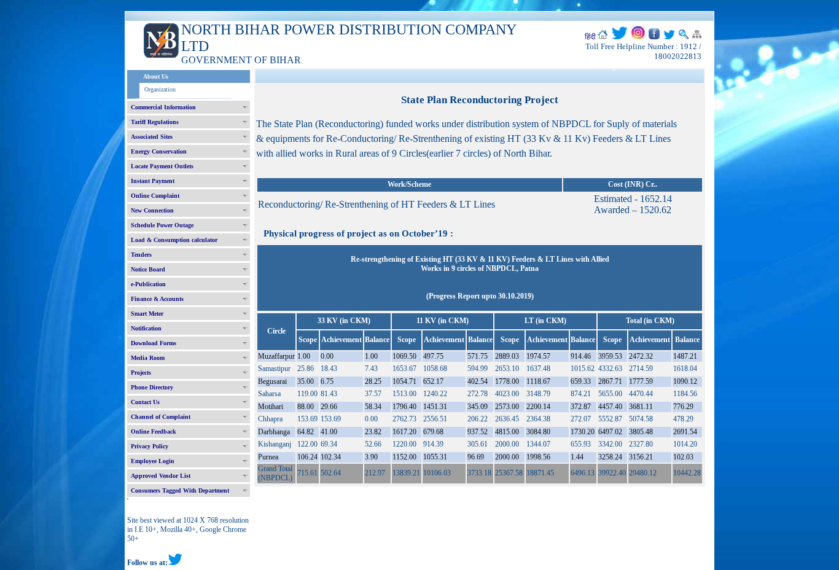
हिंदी (590, 37)
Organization (160, 89)
